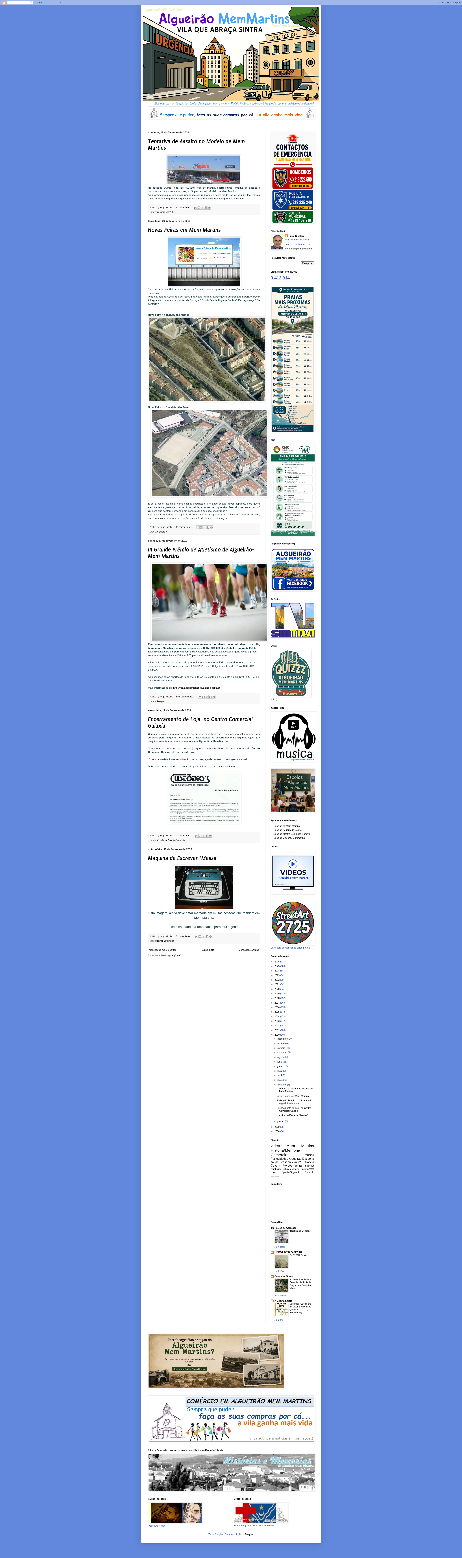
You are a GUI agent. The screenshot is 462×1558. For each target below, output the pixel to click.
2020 (277, 989)
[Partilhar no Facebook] (206, 208)
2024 (277, 970)
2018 (277, 998)
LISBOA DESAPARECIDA (288, 1252)
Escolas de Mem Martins (287, 826)
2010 (277, 1034)
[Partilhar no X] (202, 208)
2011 (277, 1030)
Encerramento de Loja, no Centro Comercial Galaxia (293, 1109)
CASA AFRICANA (298, 1255)
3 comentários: (183, 936)
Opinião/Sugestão (177, 840)
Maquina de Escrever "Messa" (183, 858)
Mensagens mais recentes (162, 950)
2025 (277, 966)
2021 (277, 984)
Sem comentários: (185, 696)
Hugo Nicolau (296, 236)
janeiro (281, 1121)
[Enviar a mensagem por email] (195, 208)
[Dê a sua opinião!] (199, 208)
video (275, 1146)
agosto (281, 1057)
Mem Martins (300, 1146)
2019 (277, 993)
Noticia (309, 1162)
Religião (286, 1169)
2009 (277, 1127)
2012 (277, 1025)
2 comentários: (183, 835)
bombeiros (276, 1169)
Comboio (309, 1172)
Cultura (275, 1165)
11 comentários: (184, 527)
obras (273, 1172)
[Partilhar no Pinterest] (209, 208)
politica (298, 1165)
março (281, 1080)
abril (279, 1075)
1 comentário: (183, 207)
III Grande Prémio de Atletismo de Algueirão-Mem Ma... (294, 1102)
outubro (281, 1048)
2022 (277, 980)
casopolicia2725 (165, 212)
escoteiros (275, 1176)
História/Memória (165, 941)
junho (280, 1066)
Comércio (162, 532)
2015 (277, 1011)
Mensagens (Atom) (171, 955)
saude (275, 1162)
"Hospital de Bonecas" (300, 1231)
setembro (282, 1052)
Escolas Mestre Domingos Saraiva (292, 834)
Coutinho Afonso (283, 1276)
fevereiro (282, 1084)
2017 (277, 1002)
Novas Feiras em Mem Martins (184, 230)
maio (280, 1071)
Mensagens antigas (249, 950)
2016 (277, 1007)
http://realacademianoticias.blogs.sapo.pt (196, 687)
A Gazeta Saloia (283, 1301)
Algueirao (295, 1158)
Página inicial (208, 950)
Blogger (249, 1534)
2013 (277, 1021)
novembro (282, 1043)
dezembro (282, 1038)
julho (280, 1061)
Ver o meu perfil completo (298, 248)
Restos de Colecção (285, 1228)
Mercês (287, 1165)
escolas (295, 1169)
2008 (277, 1131)
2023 (277, 975)
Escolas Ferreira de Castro (288, 830)
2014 (277, 1016)
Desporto (161, 701)
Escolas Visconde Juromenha (289, 838)
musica (309, 1155)
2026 (277, 961)
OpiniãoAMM (307, 1169)
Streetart (309, 1165)
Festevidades (279, 1158)
